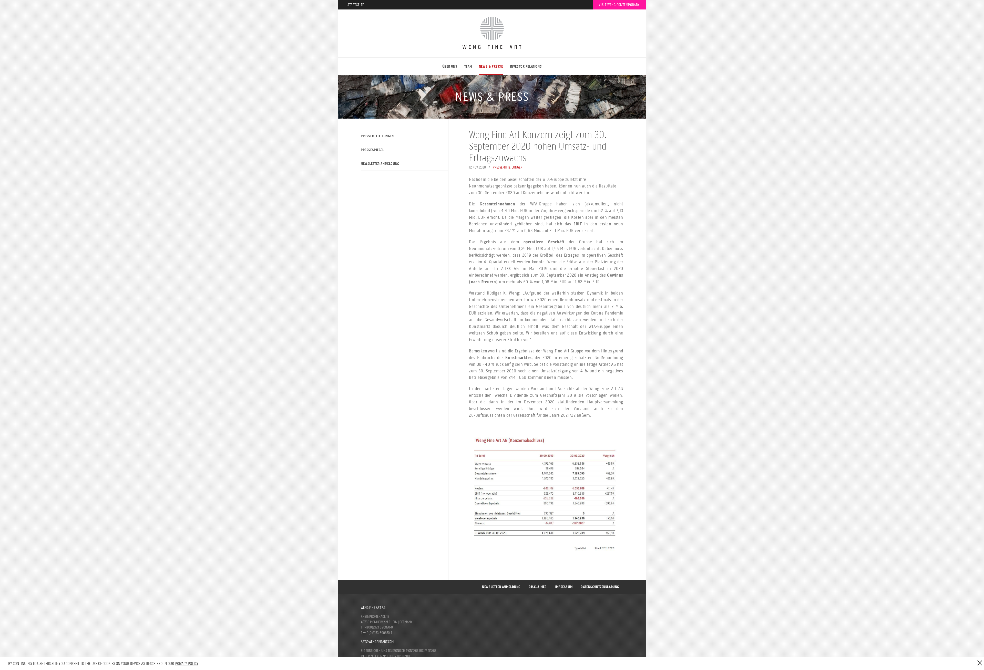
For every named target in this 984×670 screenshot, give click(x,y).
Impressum (563, 587)
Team (468, 66)
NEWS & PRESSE (491, 66)
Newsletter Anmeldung (380, 164)
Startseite (355, 5)
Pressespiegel (372, 150)
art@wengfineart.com (377, 642)
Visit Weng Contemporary (619, 5)
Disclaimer (538, 587)
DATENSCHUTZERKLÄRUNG (600, 587)
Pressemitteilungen (377, 136)
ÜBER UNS (449, 66)
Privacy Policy (186, 663)
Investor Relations (526, 66)
